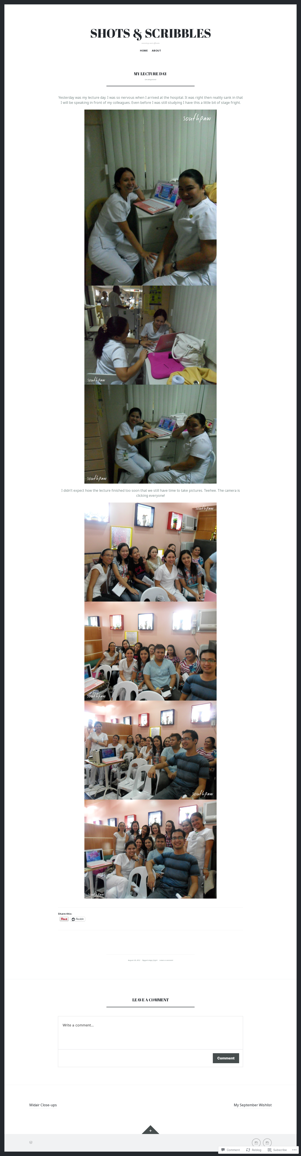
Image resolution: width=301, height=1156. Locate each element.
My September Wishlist (253, 1105)
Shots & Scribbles (150, 33)
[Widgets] (150, 1129)
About (156, 50)
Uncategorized (150, 79)
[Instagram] (256, 1142)
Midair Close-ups (43, 1105)
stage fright (153, 960)
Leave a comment (166, 960)
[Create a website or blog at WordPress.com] (30, 1142)
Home (144, 50)
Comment (226, 1058)
